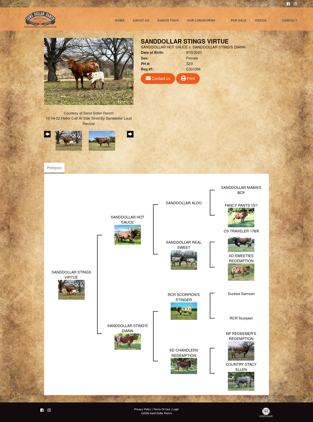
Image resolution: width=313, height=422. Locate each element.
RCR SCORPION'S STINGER (184, 297)
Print (190, 78)
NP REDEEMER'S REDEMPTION (241, 336)
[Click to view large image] (89, 70)
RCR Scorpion (241, 317)
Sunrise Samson (241, 293)
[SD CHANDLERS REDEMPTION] (184, 365)
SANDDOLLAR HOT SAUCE (164, 46)
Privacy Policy (142, 409)
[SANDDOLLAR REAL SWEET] (184, 259)
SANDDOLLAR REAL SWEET (183, 245)
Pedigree (54, 167)
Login (175, 409)
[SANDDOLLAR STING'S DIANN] (127, 340)
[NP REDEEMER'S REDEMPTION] (241, 350)
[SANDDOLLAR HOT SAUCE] (127, 234)
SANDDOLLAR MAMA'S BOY (241, 190)
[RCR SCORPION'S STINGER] (184, 310)
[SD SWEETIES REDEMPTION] (241, 271)
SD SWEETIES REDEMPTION (241, 258)
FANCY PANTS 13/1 (241, 205)
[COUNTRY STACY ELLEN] (241, 380)
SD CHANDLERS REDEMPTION (183, 352)
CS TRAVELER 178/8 (241, 230)
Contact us (160, 78)
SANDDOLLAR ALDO (184, 202)
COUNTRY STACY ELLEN (241, 367)
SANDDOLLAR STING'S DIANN (219, 46)
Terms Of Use (161, 409)
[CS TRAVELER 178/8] (241, 242)
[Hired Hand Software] (266, 414)
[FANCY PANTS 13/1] (241, 216)
